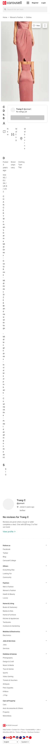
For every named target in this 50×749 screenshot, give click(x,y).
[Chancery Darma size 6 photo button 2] (25, 81)
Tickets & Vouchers (10, 680)
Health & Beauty (9, 594)
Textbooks (7, 622)
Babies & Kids (8, 611)
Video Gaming (8, 676)
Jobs (5, 645)
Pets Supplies (8, 688)
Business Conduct (33, 732)
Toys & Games (8, 669)
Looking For (7, 573)
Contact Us (15, 729)
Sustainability (30, 729)
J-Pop (5, 695)
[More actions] (45, 25)
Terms (18, 732)
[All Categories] (27, 3)
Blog (4, 557)
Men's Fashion (8, 587)
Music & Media (8, 665)
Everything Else (8, 570)
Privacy (23, 732)
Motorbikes (7, 716)
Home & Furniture (9, 615)
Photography (8, 658)
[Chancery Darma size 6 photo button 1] (25, 41)
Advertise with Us (8, 732)
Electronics (7, 635)
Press (23, 729)
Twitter (5, 553)
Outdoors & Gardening (11, 626)
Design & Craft (8, 661)
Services (6, 648)
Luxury (5, 598)
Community (7, 577)
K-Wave (5, 691)
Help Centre (7, 729)
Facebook (6, 549)
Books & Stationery (10, 607)
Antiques (6, 684)
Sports (5, 673)
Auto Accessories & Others (13, 708)
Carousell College (9, 560)
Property (6, 712)
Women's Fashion (9, 590)
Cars (4, 704)
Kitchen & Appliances (11, 618)
